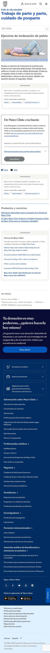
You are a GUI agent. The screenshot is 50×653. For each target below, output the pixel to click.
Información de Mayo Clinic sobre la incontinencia (20, 259)
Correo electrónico (4, 150)
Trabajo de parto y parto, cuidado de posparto (16, 302)
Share (6, 170)
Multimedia (39, 302)
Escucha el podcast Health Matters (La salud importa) (22, 255)
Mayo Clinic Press (29, 244)
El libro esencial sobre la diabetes (15, 264)
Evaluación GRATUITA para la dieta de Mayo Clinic (21, 268)
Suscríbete (14, 159)
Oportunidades (17, 102)
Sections (6, 29)
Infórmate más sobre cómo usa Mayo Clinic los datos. (22, 151)
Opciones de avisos (31, 102)
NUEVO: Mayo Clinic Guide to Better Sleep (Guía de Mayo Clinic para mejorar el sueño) (21, 249)
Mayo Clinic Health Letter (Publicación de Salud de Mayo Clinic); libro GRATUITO (22, 274)
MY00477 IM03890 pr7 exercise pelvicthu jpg (16, 305)
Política (6, 102)
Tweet (15, 170)
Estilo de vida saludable (11, 10)
